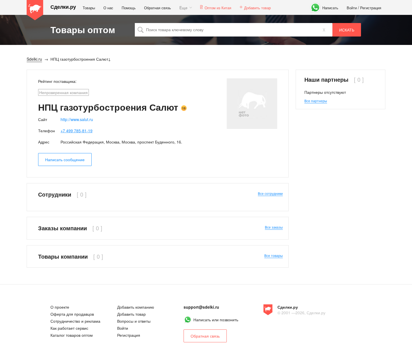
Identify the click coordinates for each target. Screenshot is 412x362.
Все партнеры (315, 100)
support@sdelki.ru (201, 307)
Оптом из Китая (218, 7)
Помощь (129, 7)
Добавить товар (257, 7)
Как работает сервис (69, 328)
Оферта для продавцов (72, 314)
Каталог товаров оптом (71, 335)
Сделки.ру (63, 6)
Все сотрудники (270, 193)
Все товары (273, 255)
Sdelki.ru (35, 10)
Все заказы (274, 227)
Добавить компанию (135, 307)
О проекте (59, 307)
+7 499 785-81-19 (76, 130)
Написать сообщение (65, 159)
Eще (183, 7)
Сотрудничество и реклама (75, 321)
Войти (352, 7)
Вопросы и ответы (134, 321)
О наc (108, 7)
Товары (89, 7)
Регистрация (370, 7)
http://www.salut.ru (77, 119)
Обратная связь (157, 7)
